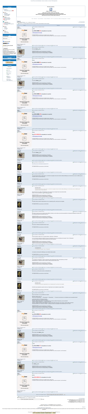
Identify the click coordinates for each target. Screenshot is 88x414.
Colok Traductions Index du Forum (29, 23)
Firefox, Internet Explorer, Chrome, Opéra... (43, 23)
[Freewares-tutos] (10, 79)
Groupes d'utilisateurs (47, 18)
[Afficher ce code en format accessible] (8, 43)
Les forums (49, 0)
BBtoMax (46, 404)
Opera (19, 21)
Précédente (23, 22)
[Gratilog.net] (9, 77)
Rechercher (35, 18)
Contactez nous (48, 407)
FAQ (32, 18)
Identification (39, 0)
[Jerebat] (8, 75)
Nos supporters (9, 80)
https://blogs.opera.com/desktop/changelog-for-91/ (40, 163)
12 (30, 22)
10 (28, 22)
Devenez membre (45, 0)
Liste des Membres (40, 18)
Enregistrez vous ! (6, 50)
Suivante (34, 22)
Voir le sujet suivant (82, 21)
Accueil (32, 0)
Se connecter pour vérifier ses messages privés (59, 18)
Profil (51, 18)
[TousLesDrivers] (10, 73)
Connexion (68, 18)
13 (31, 22)
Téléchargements (54, 0)
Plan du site (35, 0)
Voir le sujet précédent (81, 22)
